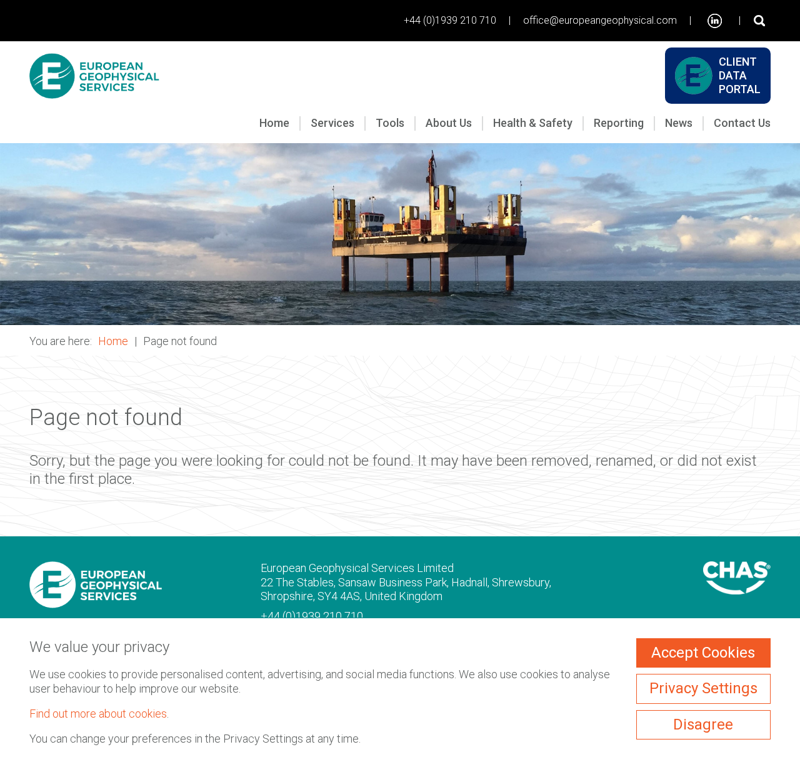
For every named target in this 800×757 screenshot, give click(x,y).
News (678, 122)
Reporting (619, 122)
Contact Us (742, 122)
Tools (390, 122)
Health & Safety (532, 122)
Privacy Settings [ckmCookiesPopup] (703, 688)
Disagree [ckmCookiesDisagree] (703, 724)
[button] (400, 234)
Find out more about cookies (98, 713)
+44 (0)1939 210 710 (450, 20)
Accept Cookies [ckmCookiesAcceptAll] (703, 652)
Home (274, 122)
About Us (449, 122)
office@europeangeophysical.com (600, 20)
